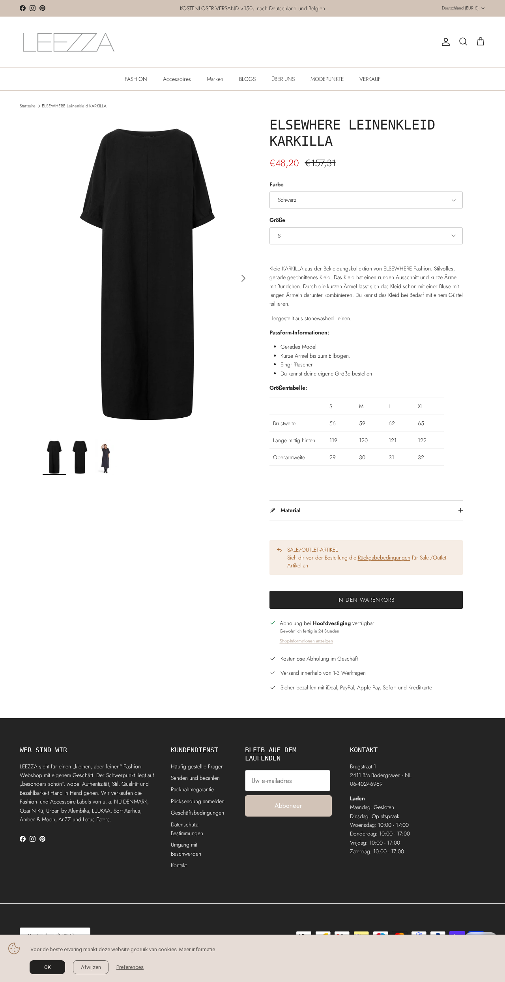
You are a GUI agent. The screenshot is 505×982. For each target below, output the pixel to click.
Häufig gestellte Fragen (197, 766)
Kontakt (179, 865)
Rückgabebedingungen (384, 557)
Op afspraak (385, 816)
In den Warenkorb (366, 600)
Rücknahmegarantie (192, 789)
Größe (277, 220)
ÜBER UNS (283, 79)
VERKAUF (370, 79)
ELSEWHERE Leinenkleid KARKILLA (74, 106)
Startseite (28, 106)
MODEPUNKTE (327, 79)
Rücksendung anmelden (197, 801)
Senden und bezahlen (195, 778)
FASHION (136, 79)
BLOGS (247, 79)
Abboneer (288, 805)
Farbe (276, 184)
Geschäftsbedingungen (197, 813)
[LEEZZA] (69, 42)
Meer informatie (197, 949)
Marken (215, 79)
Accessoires (177, 79)
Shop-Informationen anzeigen (306, 641)
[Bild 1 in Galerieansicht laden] (147, 274)
